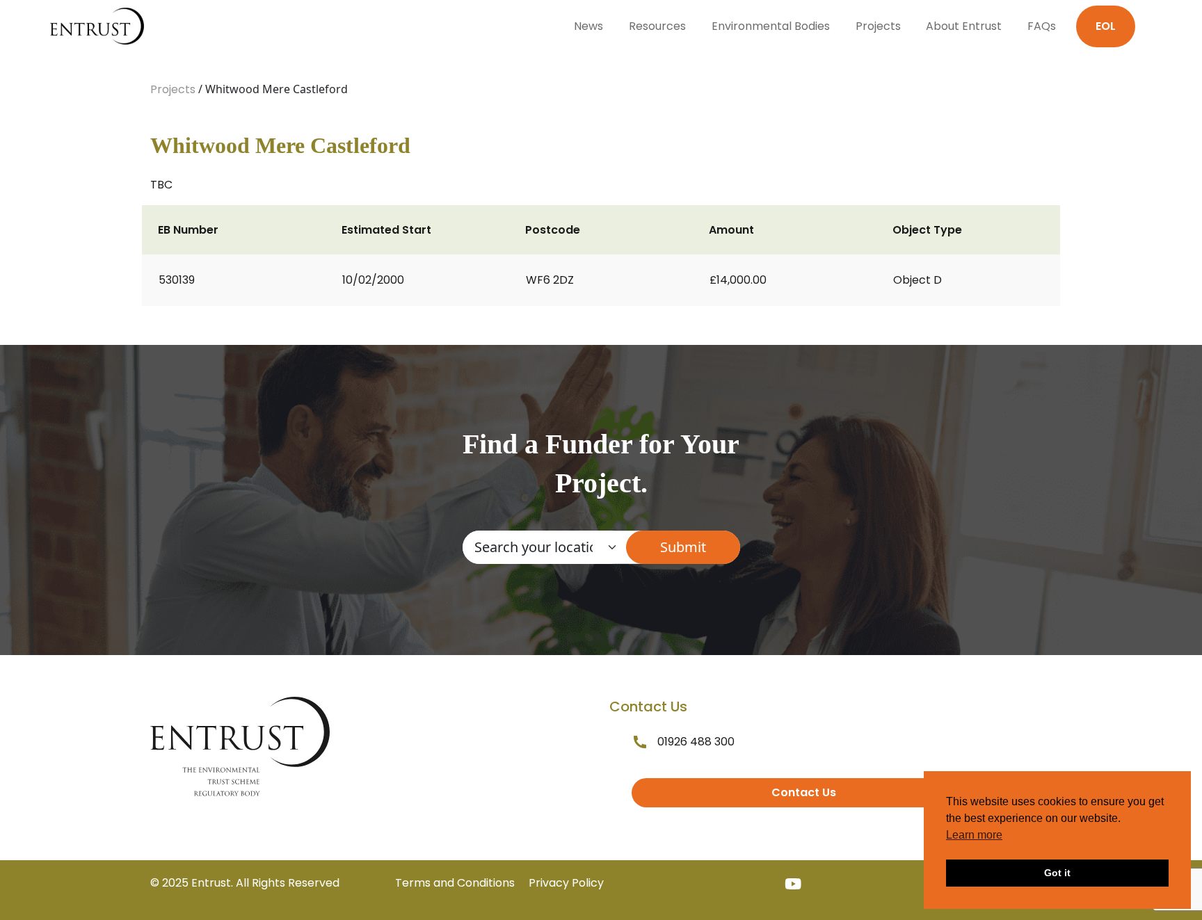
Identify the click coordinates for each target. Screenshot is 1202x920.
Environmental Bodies (771, 26)
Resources (657, 26)
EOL (1106, 26)
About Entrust (964, 26)
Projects (878, 26)
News (588, 26)
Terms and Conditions (455, 883)
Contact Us (803, 792)
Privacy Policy (566, 883)
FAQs (1041, 26)
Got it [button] (1057, 872)
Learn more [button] (974, 835)
